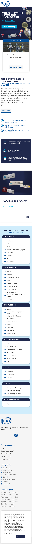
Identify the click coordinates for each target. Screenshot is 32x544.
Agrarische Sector (9, 479)
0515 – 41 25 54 (10, 21)
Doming (5, 482)
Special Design (8, 472)
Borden (9, 255)
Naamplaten (7, 484)
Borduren (10, 371)
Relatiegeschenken (9, 475)
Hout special (11, 333)
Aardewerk (10, 261)
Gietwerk (10, 327)
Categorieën (6, 465)
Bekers (9, 244)
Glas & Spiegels (12, 289)
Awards (9, 309)
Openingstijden (7, 489)
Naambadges (11, 292)
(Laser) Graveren (8, 470)
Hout (8, 280)
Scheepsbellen (12, 283)
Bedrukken (10, 374)
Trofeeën (10, 252)
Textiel (5, 477)
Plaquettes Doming (13, 391)
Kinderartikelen (12, 347)
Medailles (10, 241)
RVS (8, 344)
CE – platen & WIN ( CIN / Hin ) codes (16, 295)
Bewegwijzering (12, 286)
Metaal (9, 271)
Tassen (9, 377)
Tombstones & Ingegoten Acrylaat (15, 312)
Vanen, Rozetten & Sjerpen (16, 250)
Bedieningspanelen (13, 277)
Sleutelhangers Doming (14, 393)
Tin (8, 361)
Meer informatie (8, 206)
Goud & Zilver (11, 319)
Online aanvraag (9, 27)
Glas (8, 258)
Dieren (9, 404)
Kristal (9, 325)
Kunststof (10, 274)
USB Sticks (10, 352)
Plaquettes (10, 330)
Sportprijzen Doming (14, 388)
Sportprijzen (7, 468)
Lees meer (6, 111)
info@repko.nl (5, 459)
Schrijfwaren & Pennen (14, 349)
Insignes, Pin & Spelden (14, 316)
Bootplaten (10, 299)
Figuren (9, 247)
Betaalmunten (11, 355)
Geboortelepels (12, 322)
